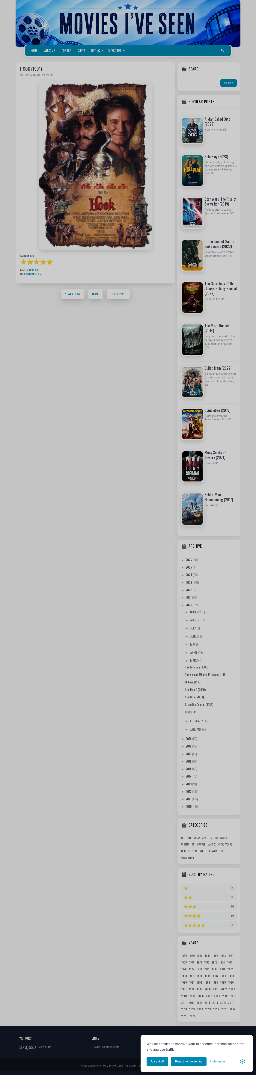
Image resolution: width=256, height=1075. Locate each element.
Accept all (157, 1061)
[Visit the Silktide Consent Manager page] (242, 1061)
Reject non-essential (188, 1061)
